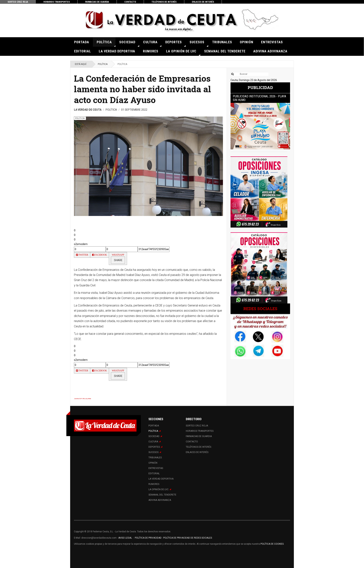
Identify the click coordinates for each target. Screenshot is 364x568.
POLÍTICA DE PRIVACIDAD (148, 537)
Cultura (150, 42)
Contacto (130, 2)
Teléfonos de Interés (164, 2)
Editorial (82, 51)
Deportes (173, 42)
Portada (81, 42)
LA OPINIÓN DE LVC (181, 51)
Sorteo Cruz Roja (18, 2)
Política (104, 42)
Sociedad (127, 42)
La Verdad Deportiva (117, 51)
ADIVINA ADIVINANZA (270, 51)
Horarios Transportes (56, 2)
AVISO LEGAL (125, 537)
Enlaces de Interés (203, 2)
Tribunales (222, 42)
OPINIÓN (246, 42)
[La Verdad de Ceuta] (182, 20)
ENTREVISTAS (272, 42)
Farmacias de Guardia (97, 2)
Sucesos (197, 42)
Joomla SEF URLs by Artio (82, 398)
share (117, 260)
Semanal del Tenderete (225, 51)
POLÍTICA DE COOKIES (272, 544)
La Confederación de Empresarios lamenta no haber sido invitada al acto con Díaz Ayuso (142, 89)
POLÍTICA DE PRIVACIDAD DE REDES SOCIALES (187, 537)
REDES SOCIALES (260, 308)
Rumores (150, 51)
